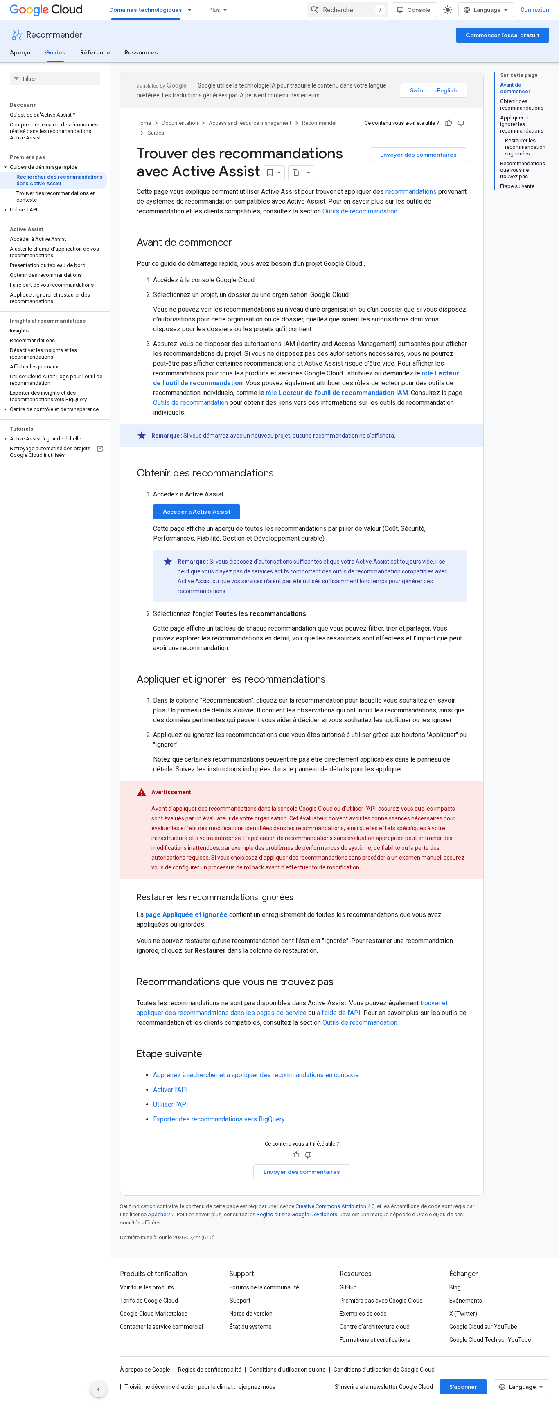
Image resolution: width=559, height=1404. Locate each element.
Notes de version (251, 1313)
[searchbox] (55, 78)
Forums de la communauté (264, 1287)
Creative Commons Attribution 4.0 (334, 1206)
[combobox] (347, 9)
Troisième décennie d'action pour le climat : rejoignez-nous (199, 1387)
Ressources (141, 52)
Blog (455, 1287)
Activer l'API (170, 1090)
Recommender (54, 35)
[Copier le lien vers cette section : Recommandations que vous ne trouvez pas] (342, 983)
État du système (251, 1326)
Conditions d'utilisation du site (287, 1369)
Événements (465, 1300)
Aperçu (20, 52)
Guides (55, 52)
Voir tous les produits (147, 1287)
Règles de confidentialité (209, 1369)
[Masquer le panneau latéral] (98, 1389)
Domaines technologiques (145, 9)
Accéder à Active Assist (196, 511)
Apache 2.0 (161, 1214)
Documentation (180, 123)
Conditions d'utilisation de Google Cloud (384, 1369)
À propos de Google (145, 1369)
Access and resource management (250, 123)
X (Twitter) (463, 1313)
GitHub (348, 1287)
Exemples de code (363, 1313)
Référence (95, 52)
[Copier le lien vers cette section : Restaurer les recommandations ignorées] (301, 898)
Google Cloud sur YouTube (483, 1326)
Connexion (535, 10)
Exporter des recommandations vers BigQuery (219, 1119)
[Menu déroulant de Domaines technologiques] (192, 10)
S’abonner (463, 1387)
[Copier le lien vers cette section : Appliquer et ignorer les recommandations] (334, 680)
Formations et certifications (375, 1340)
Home (144, 123)
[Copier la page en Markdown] (296, 173)
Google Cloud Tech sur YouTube (490, 1340)
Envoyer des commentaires (418, 154)
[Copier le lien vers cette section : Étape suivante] (210, 1055)
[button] (53, 167)
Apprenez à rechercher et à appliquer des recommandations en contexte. (256, 1075)
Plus (214, 9)
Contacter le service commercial (161, 1326)
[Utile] (448, 123)
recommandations (411, 191)
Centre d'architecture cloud (375, 1326)
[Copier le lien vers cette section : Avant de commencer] (240, 243)
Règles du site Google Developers (297, 1214)
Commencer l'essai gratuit (502, 35)
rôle (337, 393)
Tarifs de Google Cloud (149, 1300)
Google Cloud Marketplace (153, 1313)
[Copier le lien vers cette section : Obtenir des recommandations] (282, 474)
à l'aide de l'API (339, 1013)
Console (419, 9)
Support (240, 1300)
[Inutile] (461, 123)
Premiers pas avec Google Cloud (381, 1300)
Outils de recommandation (359, 211)
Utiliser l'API (170, 1104)
